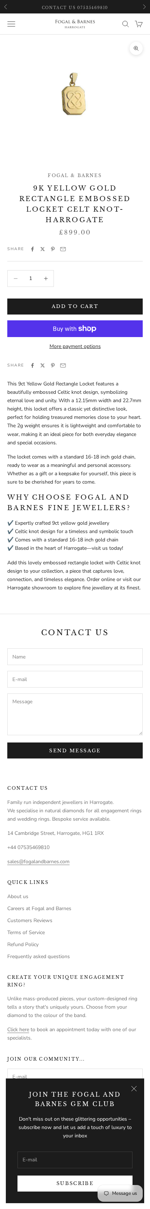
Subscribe (75, 1183)
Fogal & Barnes (75, 175)
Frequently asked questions (38, 956)
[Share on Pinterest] (53, 249)
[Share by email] (63, 249)
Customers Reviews (29, 920)
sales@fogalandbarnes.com (38, 861)
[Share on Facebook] (32, 249)
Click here (18, 1029)
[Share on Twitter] (43, 249)
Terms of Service (26, 932)
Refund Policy (23, 944)
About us (17, 896)
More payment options (75, 346)
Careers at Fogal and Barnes (39, 908)
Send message (74, 751)
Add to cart (75, 306)
